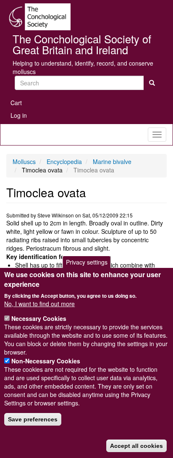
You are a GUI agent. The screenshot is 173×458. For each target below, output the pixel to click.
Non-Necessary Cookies (45, 361)
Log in (18, 115)
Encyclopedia (64, 161)
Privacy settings (86, 262)
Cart (16, 102)
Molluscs (24, 161)
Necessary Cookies (38, 318)
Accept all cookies (136, 445)
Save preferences (33, 419)
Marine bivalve (112, 161)
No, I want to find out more (39, 303)
